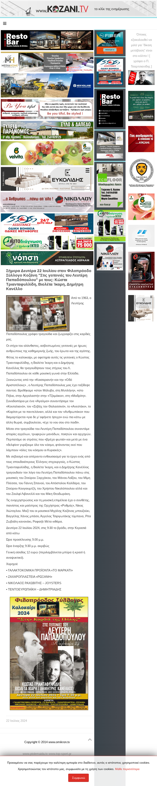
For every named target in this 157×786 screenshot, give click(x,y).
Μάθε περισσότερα (127, 769)
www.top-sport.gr (60, 753)
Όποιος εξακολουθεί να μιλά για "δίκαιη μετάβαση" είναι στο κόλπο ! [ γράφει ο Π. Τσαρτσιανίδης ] (141, 50)
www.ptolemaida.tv (35, 753)
